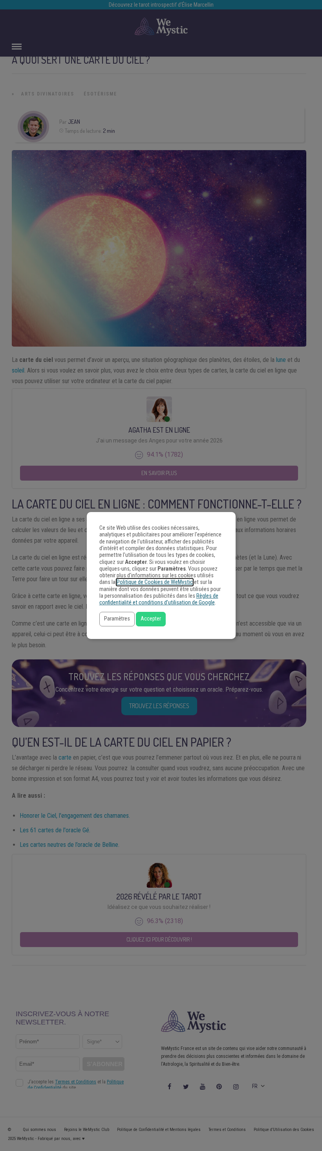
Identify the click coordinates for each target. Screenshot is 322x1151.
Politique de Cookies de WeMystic (155, 582)
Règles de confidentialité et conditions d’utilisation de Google (158, 599)
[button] (117, 619)
